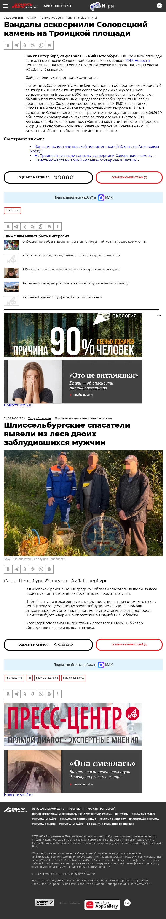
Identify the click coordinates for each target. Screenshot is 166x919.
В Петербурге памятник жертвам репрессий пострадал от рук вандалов (71, 269)
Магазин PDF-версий (101, 808)
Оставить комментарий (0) (129, 177)
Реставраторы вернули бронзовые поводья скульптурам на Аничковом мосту (75, 283)
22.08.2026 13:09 (14, 418)
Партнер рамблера (69, 903)
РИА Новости (138, 61)
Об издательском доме (48, 808)
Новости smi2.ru (18, 405)
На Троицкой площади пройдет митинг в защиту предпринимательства (71, 255)
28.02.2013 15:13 (13, 17)
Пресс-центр (76, 808)
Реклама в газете (143, 814)
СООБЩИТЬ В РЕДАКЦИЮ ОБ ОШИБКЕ (110, 824)
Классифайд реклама (144, 819)
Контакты (121, 814)
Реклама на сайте (44, 819)
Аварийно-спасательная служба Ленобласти (34, 559)
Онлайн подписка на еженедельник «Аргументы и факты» (72, 814)
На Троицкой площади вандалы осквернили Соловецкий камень (93, 156)
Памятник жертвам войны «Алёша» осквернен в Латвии (86, 160)
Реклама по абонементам (78, 819)
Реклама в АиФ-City (112, 819)
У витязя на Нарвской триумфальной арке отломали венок (62, 297)
